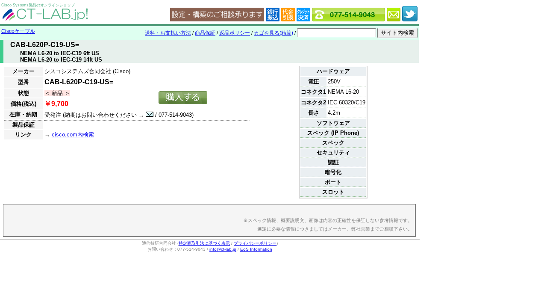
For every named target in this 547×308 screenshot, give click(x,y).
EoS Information (256, 249)
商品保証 (205, 33)
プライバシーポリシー (255, 243)
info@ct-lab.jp (222, 249)
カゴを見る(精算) (273, 33)
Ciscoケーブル (18, 31)
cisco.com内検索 (73, 134)
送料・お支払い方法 (168, 33)
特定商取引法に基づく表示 (204, 243)
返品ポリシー (234, 33)
